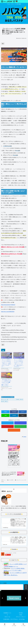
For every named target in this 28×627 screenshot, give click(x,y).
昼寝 (3, 401)
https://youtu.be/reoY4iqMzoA (8, 304)
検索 (26, 587)
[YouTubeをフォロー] (7, 426)
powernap (4, 399)
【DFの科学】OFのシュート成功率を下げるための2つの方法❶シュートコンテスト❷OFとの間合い (6, 382)
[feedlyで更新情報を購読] (20, 426)
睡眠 (18, 399)
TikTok (20, 614)
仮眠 (22, 399)
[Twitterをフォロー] (7, 422)
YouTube (21, 612)
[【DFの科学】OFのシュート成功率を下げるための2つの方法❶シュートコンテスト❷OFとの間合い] (6, 375)
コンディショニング (11, 399)
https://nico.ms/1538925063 (7, 311)
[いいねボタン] (2, 44)
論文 (7, 401)
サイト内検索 (3, 583)
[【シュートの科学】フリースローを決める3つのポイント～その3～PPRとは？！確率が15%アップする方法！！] (6, 355)
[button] (2, 598)
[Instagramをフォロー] (20, 422)
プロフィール (7, 616)
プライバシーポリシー (20, 616)
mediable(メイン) (7, 612)
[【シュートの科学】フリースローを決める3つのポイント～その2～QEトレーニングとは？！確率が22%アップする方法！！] (18, 355)
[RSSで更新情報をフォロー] (14, 430)
